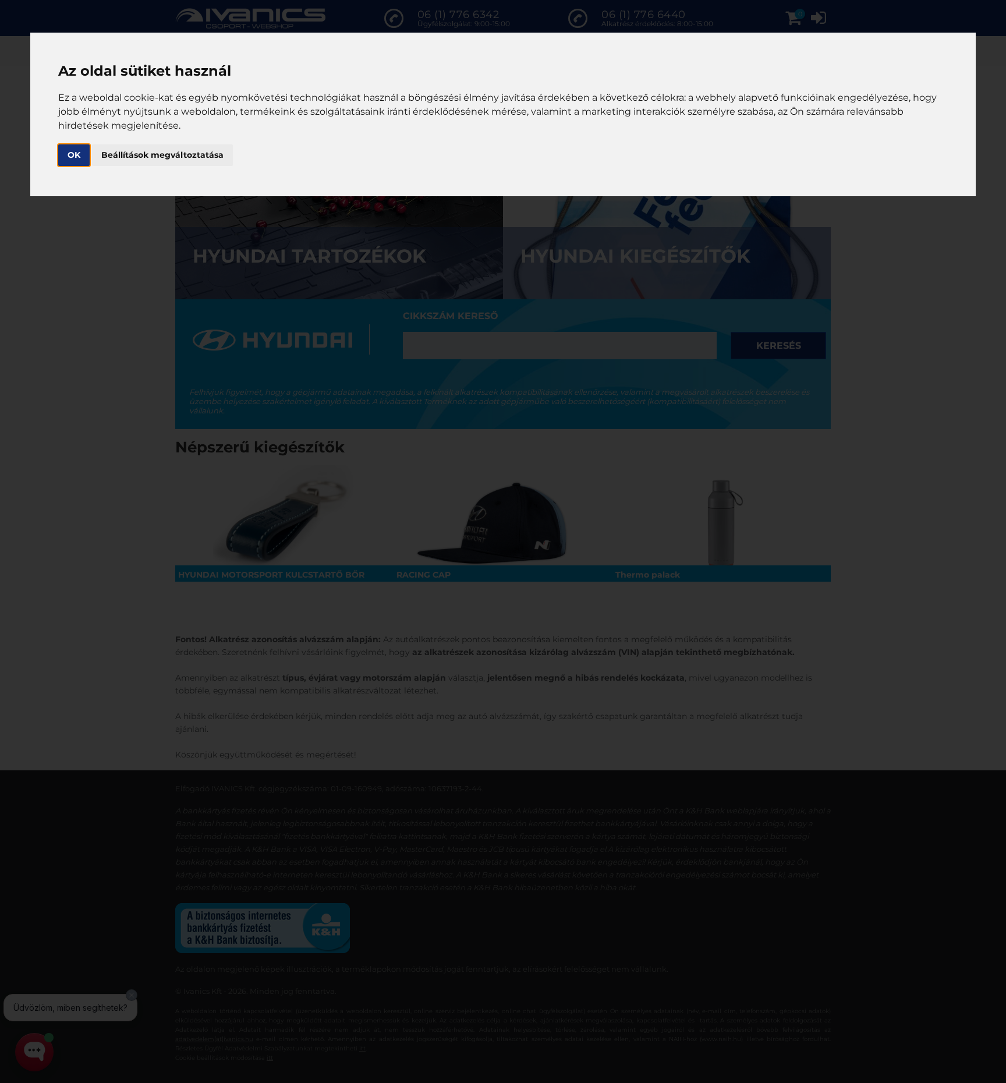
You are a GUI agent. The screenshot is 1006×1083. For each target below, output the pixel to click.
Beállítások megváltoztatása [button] (162, 155)
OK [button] (74, 155)
